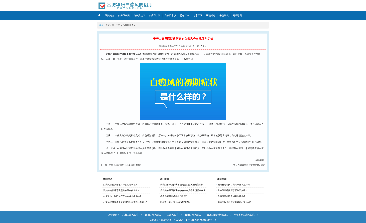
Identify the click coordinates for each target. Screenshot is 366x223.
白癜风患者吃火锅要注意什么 (231, 196)
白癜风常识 (170, 15)
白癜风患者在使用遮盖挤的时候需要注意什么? (125, 202)
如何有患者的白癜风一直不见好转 (234, 184)
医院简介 (109, 15)
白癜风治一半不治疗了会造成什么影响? (122, 196)
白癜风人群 (155, 15)
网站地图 (237, 15)
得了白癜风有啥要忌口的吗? (173, 196)
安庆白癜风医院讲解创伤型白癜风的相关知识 (181, 184)
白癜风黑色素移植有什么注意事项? (120, 184)
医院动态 (210, 15)
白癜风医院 (172, 214)
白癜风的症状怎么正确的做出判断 (125, 165)
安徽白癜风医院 (193, 214)
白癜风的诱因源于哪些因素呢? (232, 190)
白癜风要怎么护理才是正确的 (251, 165)
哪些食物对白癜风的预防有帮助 (175, 202)
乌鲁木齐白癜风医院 (244, 214)
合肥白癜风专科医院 (217, 214)
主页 (118, 25)
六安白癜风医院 (130, 214)
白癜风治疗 (139, 15)
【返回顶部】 (260, 160)
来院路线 (224, 15)
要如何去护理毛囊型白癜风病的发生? (121, 190)
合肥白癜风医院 (153, 214)
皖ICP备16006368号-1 (205, 220)
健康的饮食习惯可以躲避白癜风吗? (234, 202)
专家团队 (197, 15)
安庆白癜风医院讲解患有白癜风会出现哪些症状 (182, 190)
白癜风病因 (124, 15)
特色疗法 (184, 15)
